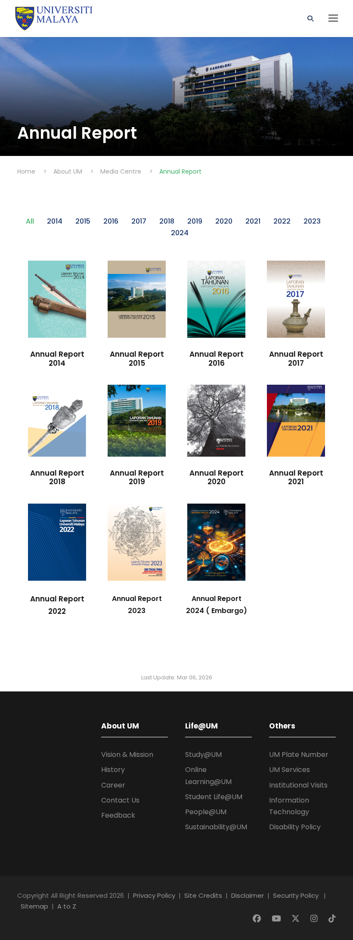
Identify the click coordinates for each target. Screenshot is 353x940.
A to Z (66, 906)
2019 (194, 221)
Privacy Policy (154, 895)
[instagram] (315, 918)
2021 (252, 221)
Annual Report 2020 (216, 477)
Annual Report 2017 (296, 358)
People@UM (205, 812)
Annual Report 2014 (57, 358)
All (30, 221)
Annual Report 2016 (216, 358)
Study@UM (203, 754)
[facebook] (258, 918)
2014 (54, 221)
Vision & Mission (127, 754)
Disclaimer (247, 895)
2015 (82, 221)
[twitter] (296, 918)
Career (113, 785)
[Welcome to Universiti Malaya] (54, 18)
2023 (312, 221)
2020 (223, 221)
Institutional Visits (298, 785)
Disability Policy (295, 827)
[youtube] (277, 918)
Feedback (118, 815)
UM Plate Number (298, 754)
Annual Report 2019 (137, 477)
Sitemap (34, 906)
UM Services (289, 770)
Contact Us (120, 800)
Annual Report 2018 (57, 477)
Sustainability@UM (216, 827)
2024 (180, 233)
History (113, 770)
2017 (138, 221)
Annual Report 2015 (137, 358)
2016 (110, 221)
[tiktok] (332, 918)
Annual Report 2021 (296, 477)
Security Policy (296, 895)
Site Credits (203, 895)
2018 (166, 221)
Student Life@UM (213, 797)
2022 (282, 221)
